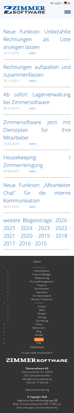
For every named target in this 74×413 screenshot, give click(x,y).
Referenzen (39, 327)
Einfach (42, 306)
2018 (61, 235)
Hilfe (38, 343)
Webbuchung (42, 278)
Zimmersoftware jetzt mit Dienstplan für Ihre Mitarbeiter (37, 130)
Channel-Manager (41, 274)
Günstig (42, 317)
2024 (27, 228)
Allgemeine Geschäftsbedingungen (36, 400)
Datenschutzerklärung (37, 389)
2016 (25, 243)
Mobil (42, 310)
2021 (9, 235)
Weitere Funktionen (41, 299)
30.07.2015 (20, 207)
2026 (61, 220)
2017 (9, 243)
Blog (39, 331)
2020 (27, 235)
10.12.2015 (20, 53)
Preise (39, 324)
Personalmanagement (42, 281)
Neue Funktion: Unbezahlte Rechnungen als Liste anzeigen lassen (37, 39)
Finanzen (42, 285)
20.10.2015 (20, 108)
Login (57, 3)
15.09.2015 (20, 144)
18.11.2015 (20, 81)
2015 (41, 243)
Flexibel (42, 313)
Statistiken (41, 292)
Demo (39, 339)
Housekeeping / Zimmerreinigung (37, 161)
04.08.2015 (20, 171)
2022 (61, 228)
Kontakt (39, 335)
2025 (9, 228)
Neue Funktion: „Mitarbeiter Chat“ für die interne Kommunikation (37, 192)
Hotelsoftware (42, 270)
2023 (44, 228)
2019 (44, 235)
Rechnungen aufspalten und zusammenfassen (37, 70)
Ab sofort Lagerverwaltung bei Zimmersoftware (37, 98)
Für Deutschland (42, 295)
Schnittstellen (41, 288)
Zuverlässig (42, 320)
